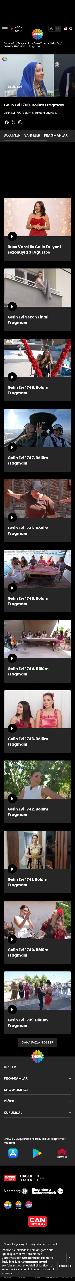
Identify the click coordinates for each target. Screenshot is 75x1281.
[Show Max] (29, 1205)
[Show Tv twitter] (13, 122)
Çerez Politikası (33, 1258)
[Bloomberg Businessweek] (47, 1191)
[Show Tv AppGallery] (62, 1153)
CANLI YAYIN (18, 29)
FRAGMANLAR (56, 135)
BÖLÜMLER (12, 135)
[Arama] (71, 29)
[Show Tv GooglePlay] (37, 1153)
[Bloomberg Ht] (16, 1191)
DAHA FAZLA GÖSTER (37, 1042)
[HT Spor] (40, 1178)
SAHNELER (32, 135)
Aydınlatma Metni (34, 1262)
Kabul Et (65, 1266)
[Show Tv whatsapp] (20, 122)
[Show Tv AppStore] (13, 1153)
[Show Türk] (18, 1205)
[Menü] (5, 28)
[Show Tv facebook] (6, 122)
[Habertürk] (10, 1178)
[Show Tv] (37, 34)
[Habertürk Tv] (26, 1178)
